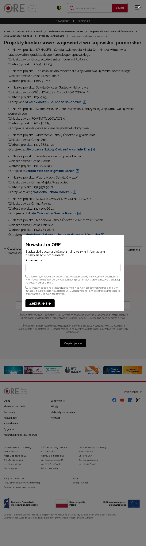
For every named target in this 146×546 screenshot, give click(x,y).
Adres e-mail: (34, 260)
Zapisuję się (40, 303)
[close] (139, 7)
